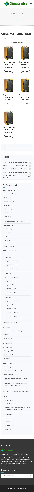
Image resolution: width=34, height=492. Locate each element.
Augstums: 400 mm (10, 261)
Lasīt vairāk (8, 71)
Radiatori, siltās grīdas (9, 250)
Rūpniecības (8, 213)
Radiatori (6, 254)
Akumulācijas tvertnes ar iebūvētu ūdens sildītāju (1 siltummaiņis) (16, 384)
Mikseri (6, 334)
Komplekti (7, 240)
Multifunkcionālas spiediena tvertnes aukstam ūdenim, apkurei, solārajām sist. (17, 408)
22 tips (6, 273)
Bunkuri (7, 233)
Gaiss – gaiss (7, 351)
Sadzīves (7, 216)
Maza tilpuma (8, 425)
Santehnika (6, 327)
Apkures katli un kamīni (9, 190)
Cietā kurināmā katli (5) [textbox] (16, 475)
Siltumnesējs (6, 343)
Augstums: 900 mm (10, 292)
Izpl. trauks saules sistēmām (11, 370)
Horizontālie (8, 421)
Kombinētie (7, 414)
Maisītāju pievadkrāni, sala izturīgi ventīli (15, 331)
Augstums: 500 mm (10, 265)
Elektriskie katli (8, 201)
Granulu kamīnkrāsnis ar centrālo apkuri (15, 221)
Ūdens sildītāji (7, 418)
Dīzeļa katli (7, 198)
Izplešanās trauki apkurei (11, 404)
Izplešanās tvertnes (9, 400)
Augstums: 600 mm (10, 268)
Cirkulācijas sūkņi (7, 246)
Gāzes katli (7, 205)
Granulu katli (7, 225)
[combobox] (17, 476)
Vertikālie (7, 429)
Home (16, 19)
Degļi (6, 236)
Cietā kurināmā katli (9, 194)
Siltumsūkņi (6, 347)
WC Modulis (7, 338)
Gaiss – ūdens (7, 354)
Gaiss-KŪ (6, 358)
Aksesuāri (7, 209)
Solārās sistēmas (7, 363)
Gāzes (5, 396)
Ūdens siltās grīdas (9, 322)
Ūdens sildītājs (8, 374)
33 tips (6, 297)
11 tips (6, 257)
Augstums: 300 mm (10, 277)
